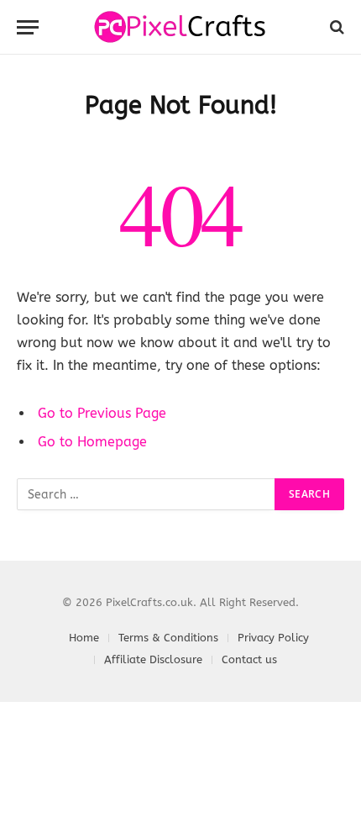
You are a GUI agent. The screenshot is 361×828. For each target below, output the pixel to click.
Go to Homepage (92, 442)
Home (84, 637)
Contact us (249, 659)
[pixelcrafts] (181, 27)
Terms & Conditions (168, 637)
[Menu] (28, 27)
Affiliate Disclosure (153, 659)
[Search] (335, 27)
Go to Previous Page (102, 413)
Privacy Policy (273, 637)
